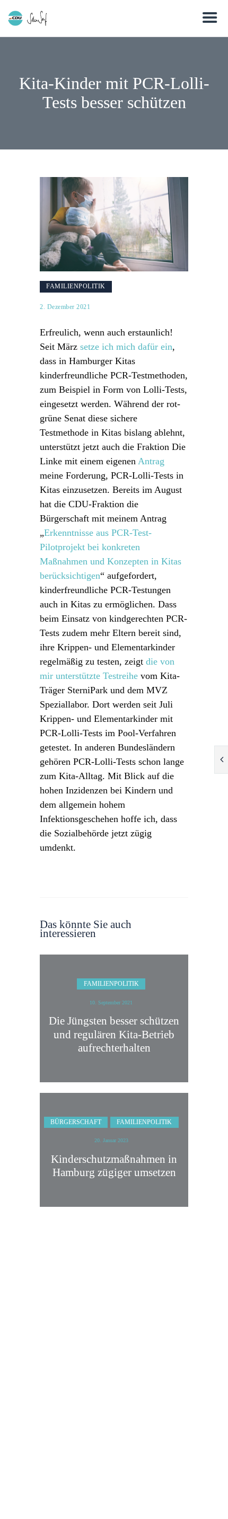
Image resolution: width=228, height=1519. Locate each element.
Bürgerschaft (75, 1122)
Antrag (151, 461)
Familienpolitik (76, 286)
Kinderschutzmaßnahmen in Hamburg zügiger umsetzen (114, 1166)
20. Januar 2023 (111, 1140)
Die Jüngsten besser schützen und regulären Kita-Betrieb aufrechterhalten (114, 1034)
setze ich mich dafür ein (126, 346)
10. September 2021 (111, 1002)
